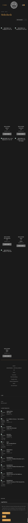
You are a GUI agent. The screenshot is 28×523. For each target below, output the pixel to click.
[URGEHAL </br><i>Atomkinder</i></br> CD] (3, 437)
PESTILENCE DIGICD (9, 451)
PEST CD (11, 443)
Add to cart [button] (7, 244)
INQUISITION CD (16, 459)
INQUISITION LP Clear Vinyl (16, 467)
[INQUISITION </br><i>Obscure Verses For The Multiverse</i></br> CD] (3, 475)
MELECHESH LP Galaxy (21, 239)
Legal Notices (4, 502)
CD (14, 370)
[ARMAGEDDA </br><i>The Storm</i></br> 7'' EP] (3, 414)
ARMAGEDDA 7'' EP (10, 413)
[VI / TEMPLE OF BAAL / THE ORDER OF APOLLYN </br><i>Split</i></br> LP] (3, 421)
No (4, 516)
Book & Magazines (14, 381)
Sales (14, 383)
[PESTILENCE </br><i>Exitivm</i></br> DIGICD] (3, 452)
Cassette (14, 374)
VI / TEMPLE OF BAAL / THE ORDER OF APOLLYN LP (16, 420)
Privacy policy (6, 520)
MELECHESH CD (7, 128)
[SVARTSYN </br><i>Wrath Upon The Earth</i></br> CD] (3, 429)
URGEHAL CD (9, 436)
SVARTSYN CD (11, 428)
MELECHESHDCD (7, 350)
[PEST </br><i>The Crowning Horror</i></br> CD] (3, 444)
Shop (6, 11)
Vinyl (14, 372)
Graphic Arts (14, 379)
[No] (26, 513)
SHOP (14, 365)
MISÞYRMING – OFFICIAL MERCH (14, 368)
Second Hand (14, 385)
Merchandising (14, 376)
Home (2, 11)
